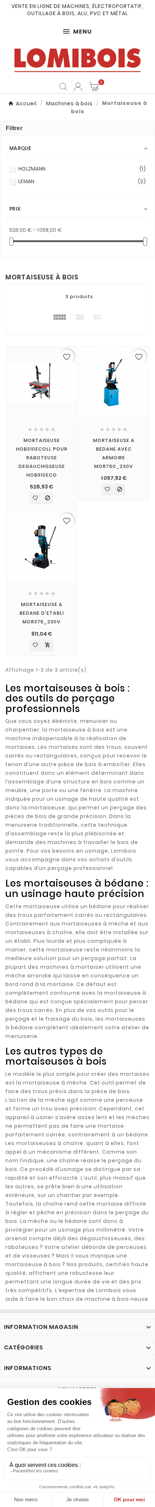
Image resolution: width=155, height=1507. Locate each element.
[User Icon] (78, 87)
